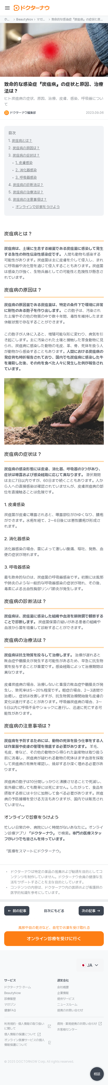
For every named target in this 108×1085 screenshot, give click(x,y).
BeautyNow (24, 19)
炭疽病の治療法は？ (28, 192)
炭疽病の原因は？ (26, 148)
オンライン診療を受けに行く (54, 938)
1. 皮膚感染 (24, 163)
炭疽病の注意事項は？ (30, 199)
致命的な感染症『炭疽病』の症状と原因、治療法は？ (75, 20)
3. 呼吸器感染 (26, 177)
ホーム (7, 20)
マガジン (41, 20)
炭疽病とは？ (22, 140)
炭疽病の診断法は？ (28, 185)
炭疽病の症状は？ (26, 155)
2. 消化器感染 (26, 170)
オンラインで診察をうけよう (37, 207)
